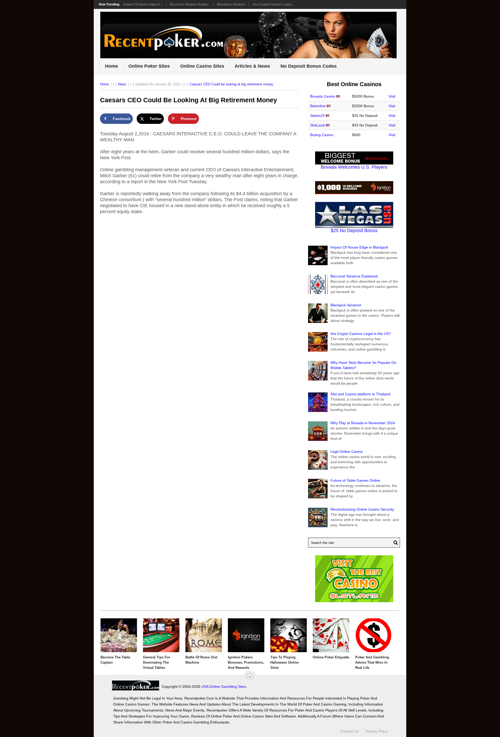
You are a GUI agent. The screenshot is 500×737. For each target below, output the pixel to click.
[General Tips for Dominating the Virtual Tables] (161, 635)
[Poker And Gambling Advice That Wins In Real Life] (373, 635)
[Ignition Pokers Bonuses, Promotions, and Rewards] (246, 635)
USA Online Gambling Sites (223, 686)
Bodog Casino (321, 135)
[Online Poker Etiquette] (331, 635)
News (122, 84)
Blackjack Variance (231, 4)
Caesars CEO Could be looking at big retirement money (231, 84)
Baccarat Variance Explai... (190, 4)
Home (111, 66)
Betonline (318, 106)
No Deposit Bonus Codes (308, 66)
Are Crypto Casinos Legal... (273, 4)
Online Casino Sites (202, 66)
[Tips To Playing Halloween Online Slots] (288, 635)
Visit (392, 96)
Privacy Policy (376, 731)
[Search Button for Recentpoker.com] (394, 542)
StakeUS (317, 115)
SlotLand (317, 125)
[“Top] (249, 676)
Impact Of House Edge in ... (143, 4)
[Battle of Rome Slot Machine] (203, 635)
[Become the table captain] (119, 635)
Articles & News (252, 66)
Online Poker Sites (149, 66)
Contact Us (350, 731)
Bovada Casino (322, 96)
